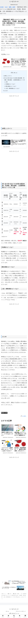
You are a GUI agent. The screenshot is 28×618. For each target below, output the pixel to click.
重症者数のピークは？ (11, 86)
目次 (12, 72)
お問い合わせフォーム (14, 613)
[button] (25, 349)
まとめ (6, 90)
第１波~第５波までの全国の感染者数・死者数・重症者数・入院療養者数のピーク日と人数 (14, 80)
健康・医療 (5, 412)
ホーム (7, 611)
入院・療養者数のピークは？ (13, 88)
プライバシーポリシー (21, 611)
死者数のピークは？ (10, 84)
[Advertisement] (14, 111)
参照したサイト (8, 75)
